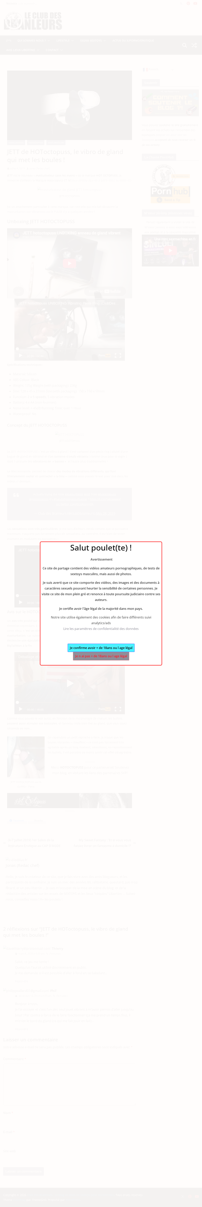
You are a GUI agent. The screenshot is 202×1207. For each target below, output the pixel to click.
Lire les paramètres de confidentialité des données (101, 629)
